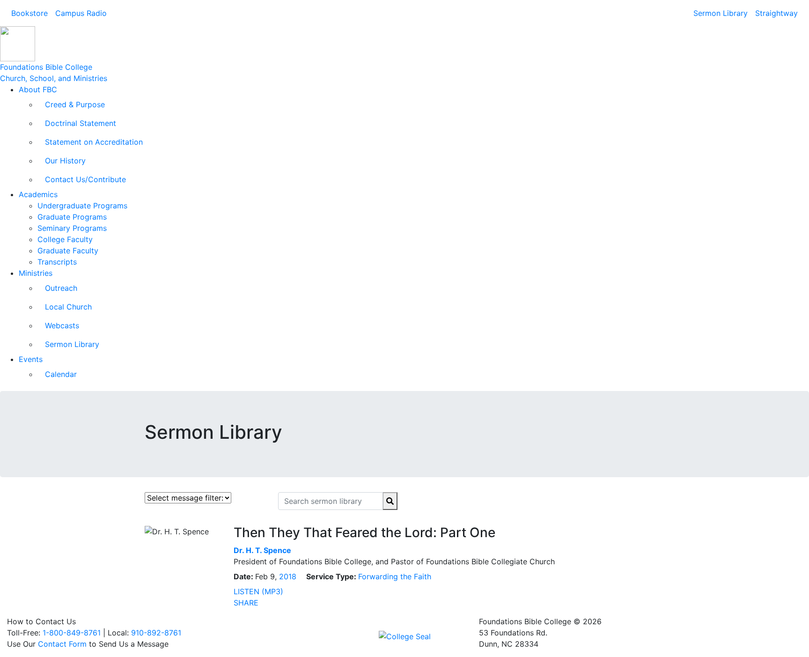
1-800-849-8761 (72, 632)
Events (31, 359)
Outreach (61, 288)
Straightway (776, 13)
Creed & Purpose (75, 104)
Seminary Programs (72, 228)
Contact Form (62, 644)
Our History (65, 160)
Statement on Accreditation (94, 142)
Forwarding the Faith (394, 576)
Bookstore (29, 13)
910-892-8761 (156, 632)
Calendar (61, 374)
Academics (38, 194)
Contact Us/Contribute (85, 179)
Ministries (35, 273)
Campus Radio (81, 13)
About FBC (38, 89)
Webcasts (62, 325)
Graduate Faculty (67, 250)
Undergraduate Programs (82, 205)
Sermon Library (720, 13)
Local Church (68, 306)
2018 (287, 576)
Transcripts (57, 261)
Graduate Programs (72, 216)
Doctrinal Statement (80, 123)
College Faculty (65, 239)
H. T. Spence (262, 550)
